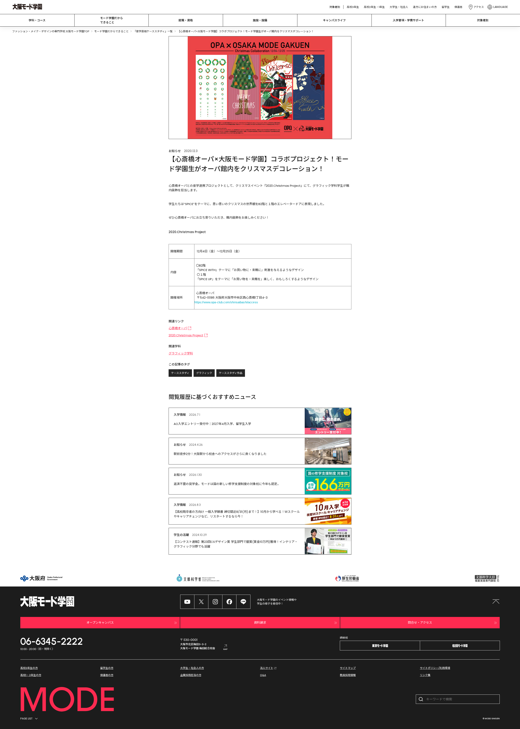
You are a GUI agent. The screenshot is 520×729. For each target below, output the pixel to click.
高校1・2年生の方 (30, 675)
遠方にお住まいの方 (425, 7)
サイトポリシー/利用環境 (435, 668)
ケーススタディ (180, 373)
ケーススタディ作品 (230, 373)
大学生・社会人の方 (192, 668)
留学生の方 (106, 668)
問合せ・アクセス (420, 622)
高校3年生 (353, 7)
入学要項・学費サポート (408, 20)
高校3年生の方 (29, 668)
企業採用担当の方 (190, 675)
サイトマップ (348, 668)
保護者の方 (106, 675)
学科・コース (37, 20)
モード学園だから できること (111, 20)
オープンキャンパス (100, 622)
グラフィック (204, 373)
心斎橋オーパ (178, 328)
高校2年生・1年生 (374, 7)
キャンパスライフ (334, 20)
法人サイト (266, 668)
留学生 (446, 7)
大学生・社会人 (399, 7)
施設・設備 (260, 20)
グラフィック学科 (181, 353)
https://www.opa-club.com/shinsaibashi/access (226, 302)
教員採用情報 (348, 675)
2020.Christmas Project (186, 335)
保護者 (458, 7)
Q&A (263, 675)
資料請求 (260, 622)
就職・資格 (186, 20)
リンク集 (425, 675)
